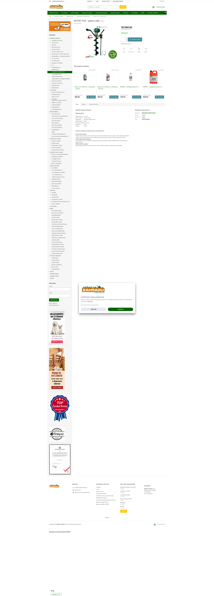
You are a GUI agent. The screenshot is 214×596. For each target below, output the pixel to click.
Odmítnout (90, 301)
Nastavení (93, 309)
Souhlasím (120, 309)
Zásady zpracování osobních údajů (90, 305)
